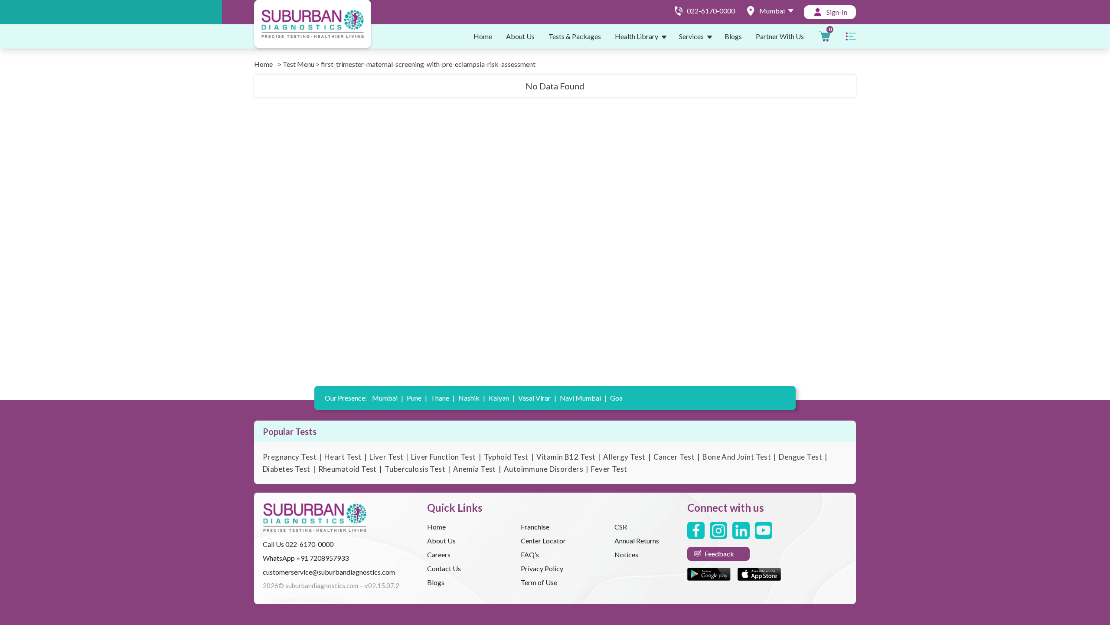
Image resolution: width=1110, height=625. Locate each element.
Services (691, 36)
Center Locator (543, 540)
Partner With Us (780, 36)
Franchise (535, 527)
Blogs (733, 36)
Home (482, 36)
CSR (620, 527)
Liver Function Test (443, 456)
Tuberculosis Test (415, 469)
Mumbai (387, 398)
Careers (439, 554)
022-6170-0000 (309, 544)
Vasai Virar (537, 398)
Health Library (636, 36)
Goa (616, 398)
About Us (520, 36)
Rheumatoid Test (347, 469)
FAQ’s (530, 554)
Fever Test (609, 469)
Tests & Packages (574, 36)
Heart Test (343, 456)
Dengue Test (800, 456)
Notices (626, 554)
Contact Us (444, 568)
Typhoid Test (506, 456)
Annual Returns (636, 540)
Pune (417, 398)
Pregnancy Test (290, 456)
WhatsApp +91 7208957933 (306, 558)
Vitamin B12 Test (566, 456)
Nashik (471, 398)
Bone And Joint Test (736, 456)
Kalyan (502, 398)
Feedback (719, 553)
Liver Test (386, 456)
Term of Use (539, 582)
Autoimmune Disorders (544, 469)
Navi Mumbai (583, 398)
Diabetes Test (286, 469)
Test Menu (298, 64)
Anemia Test (474, 469)
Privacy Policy (542, 568)
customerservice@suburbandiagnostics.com (329, 572)
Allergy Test (624, 456)
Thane (443, 398)
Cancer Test (674, 456)
